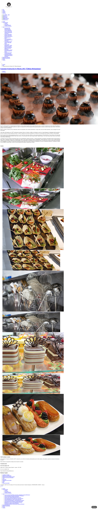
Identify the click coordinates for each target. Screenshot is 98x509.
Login (3, 478)
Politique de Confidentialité (6, 475)
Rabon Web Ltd (47, 484)
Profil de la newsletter (5, 483)
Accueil (3, 64)
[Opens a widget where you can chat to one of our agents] (94, 507)
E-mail (4, 72)
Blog (3, 65)
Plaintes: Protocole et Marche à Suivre (8, 476)
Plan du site (4, 479)
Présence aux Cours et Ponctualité (7, 477)
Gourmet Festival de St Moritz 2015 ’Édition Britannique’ (20, 69)
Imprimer (3, 71)
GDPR (3, 481)
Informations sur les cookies (6, 480)
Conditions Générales (5, 474)
